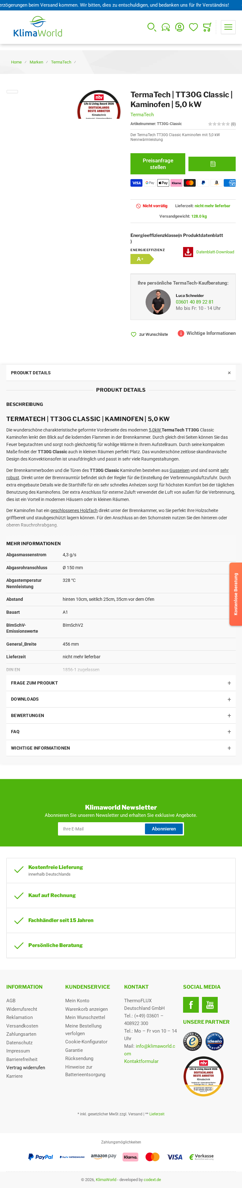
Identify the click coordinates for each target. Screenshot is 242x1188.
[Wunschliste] (193, 27)
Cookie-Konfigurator (86, 1042)
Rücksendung (79, 1058)
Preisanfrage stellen (158, 163)
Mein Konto (77, 1001)
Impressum (18, 1051)
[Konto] (179, 27)
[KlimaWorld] (209, 1074)
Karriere (14, 1076)
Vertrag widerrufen (25, 1067)
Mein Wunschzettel (85, 1017)
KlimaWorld (106, 1179)
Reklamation (19, 1017)
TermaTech (61, 62)
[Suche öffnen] (152, 27)
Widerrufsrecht (21, 1009)
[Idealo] (214, 1041)
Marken (36, 62)
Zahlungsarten (21, 1034)
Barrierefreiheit (21, 1059)
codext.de (152, 1179)
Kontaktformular (141, 1061)
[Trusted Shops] (192, 1041)
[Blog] (165, 27)
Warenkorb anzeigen (86, 1009)
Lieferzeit (156, 1114)
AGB (10, 1001)
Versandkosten (22, 1026)
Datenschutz (19, 1043)
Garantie (74, 1050)
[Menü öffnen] (228, 27)
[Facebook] (191, 1005)
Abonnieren (164, 829)
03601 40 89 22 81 (195, 302)
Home (16, 62)
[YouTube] (210, 1005)
